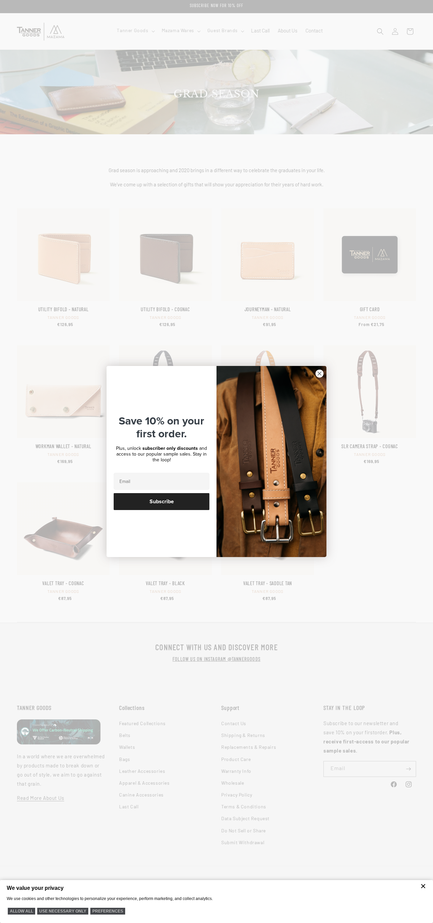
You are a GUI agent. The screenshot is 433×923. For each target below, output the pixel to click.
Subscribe (162, 501)
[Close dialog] (319, 373)
